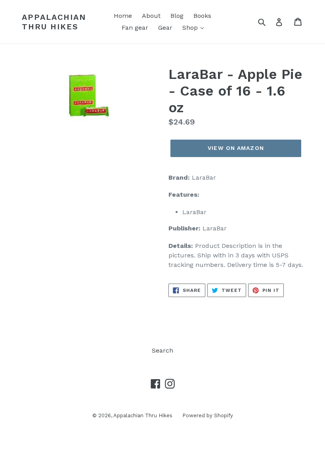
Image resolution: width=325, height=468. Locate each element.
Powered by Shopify (207, 415)
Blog (177, 15)
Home (123, 15)
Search (162, 350)
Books (202, 15)
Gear (165, 27)
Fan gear (135, 27)
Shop (191, 27)
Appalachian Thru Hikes (54, 21)
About (151, 15)
